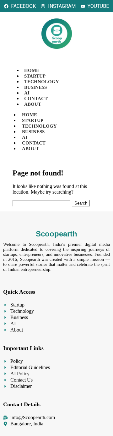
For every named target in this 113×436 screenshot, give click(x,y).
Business (35, 87)
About (32, 104)
